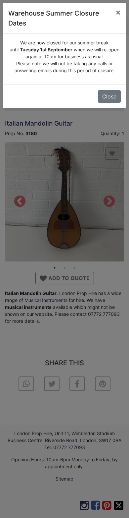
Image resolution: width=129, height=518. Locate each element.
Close (109, 96)
